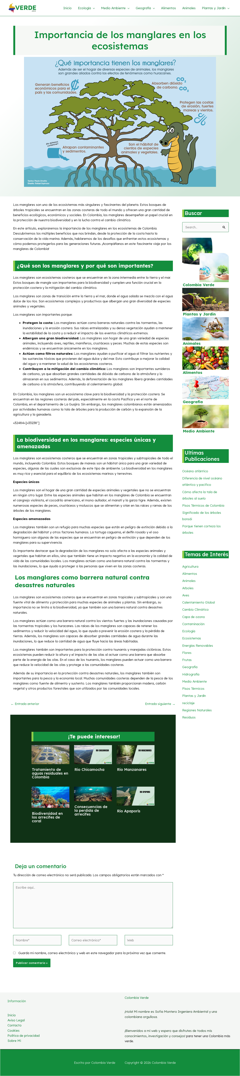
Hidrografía (190, 674)
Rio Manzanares (131, 769)
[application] (93, 8)
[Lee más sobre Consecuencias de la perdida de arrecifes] (93, 794)
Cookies (14, 1030)
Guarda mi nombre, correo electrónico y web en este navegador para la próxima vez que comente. (92, 953)
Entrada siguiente (160, 704)
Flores (186, 653)
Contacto (15, 1025)
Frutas (187, 660)
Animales (192, 343)
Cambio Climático (195, 609)
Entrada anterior (25, 704)
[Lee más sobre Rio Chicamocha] (93, 754)
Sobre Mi (14, 1041)
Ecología (188, 631)
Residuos (189, 717)
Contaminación (193, 624)
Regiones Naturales (197, 710)
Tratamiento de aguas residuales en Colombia (50, 773)
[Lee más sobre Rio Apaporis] (135, 796)
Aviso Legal (16, 1020)
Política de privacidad (24, 1036)
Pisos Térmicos (193, 688)
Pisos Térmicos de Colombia (203, 505)
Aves (185, 595)
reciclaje (188, 703)
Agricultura (190, 566)
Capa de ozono (193, 617)
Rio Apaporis (128, 811)
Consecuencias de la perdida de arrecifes (90, 810)
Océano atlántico (195, 471)
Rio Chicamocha (89, 769)
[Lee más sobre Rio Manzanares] (135, 754)
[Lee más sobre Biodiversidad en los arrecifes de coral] (50, 797)
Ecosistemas (191, 638)
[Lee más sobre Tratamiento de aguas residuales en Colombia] (50, 754)
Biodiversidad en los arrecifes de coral (47, 817)
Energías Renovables (197, 645)
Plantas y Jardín (199, 314)
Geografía (193, 401)
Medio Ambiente (198, 431)
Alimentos (192, 372)
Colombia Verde (198, 284)
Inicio (12, 1015)
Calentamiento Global (198, 602)
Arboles (188, 588)
